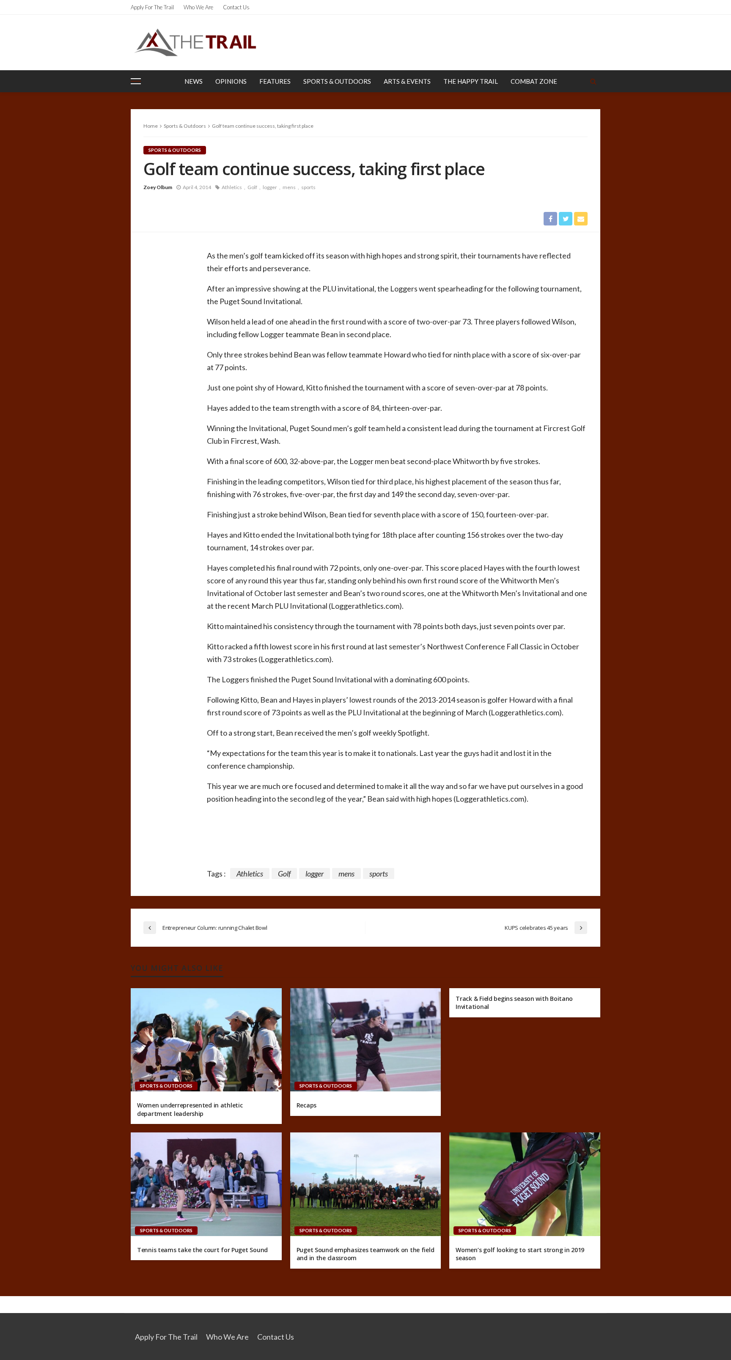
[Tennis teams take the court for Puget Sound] (206, 1184)
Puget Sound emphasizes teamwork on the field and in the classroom (365, 1254)
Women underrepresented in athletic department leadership (189, 1109)
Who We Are (198, 7)
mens (289, 187)
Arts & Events (407, 81)
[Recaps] (365, 1039)
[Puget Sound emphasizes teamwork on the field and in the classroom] (365, 1184)
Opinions (231, 81)
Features (275, 81)
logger (270, 187)
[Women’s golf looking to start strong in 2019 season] (524, 1184)
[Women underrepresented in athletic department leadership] (206, 1039)
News (193, 81)
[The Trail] (195, 42)
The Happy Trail (470, 81)
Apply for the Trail (152, 7)
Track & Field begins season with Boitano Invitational (514, 1003)
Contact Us (236, 7)
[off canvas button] (136, 81)
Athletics (232, 187)
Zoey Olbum (157, 187)
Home (150, 126)
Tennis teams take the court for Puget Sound (202, 1250)
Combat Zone (534, 81)
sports (308, 187)
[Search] (593, 81)
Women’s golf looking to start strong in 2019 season (520, 1254)
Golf (252, 187)
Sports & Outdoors (337, 81)
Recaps (306, 1105)
